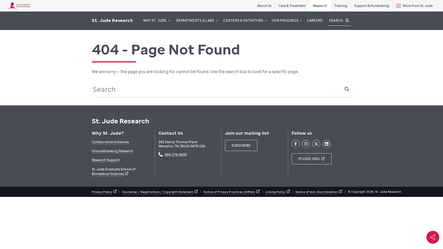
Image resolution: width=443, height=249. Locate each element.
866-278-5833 (176, 155)
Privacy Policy (102, 192)
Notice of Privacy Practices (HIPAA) (229, 192)
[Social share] (432, 237)
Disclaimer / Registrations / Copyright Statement (157, 192)
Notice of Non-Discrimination (317, 192)
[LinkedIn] (327, 144)
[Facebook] (296, 144)
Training (340, 5)
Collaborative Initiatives (110, 142)
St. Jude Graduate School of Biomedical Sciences (114, 171)
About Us (264, 5)
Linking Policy (275, 192)
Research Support (106, 160)
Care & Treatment (292, 5)
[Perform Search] (346, 89)
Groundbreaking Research (112, 151)
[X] (316, 144)
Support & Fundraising (371, 5)
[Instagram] (306, 144)
